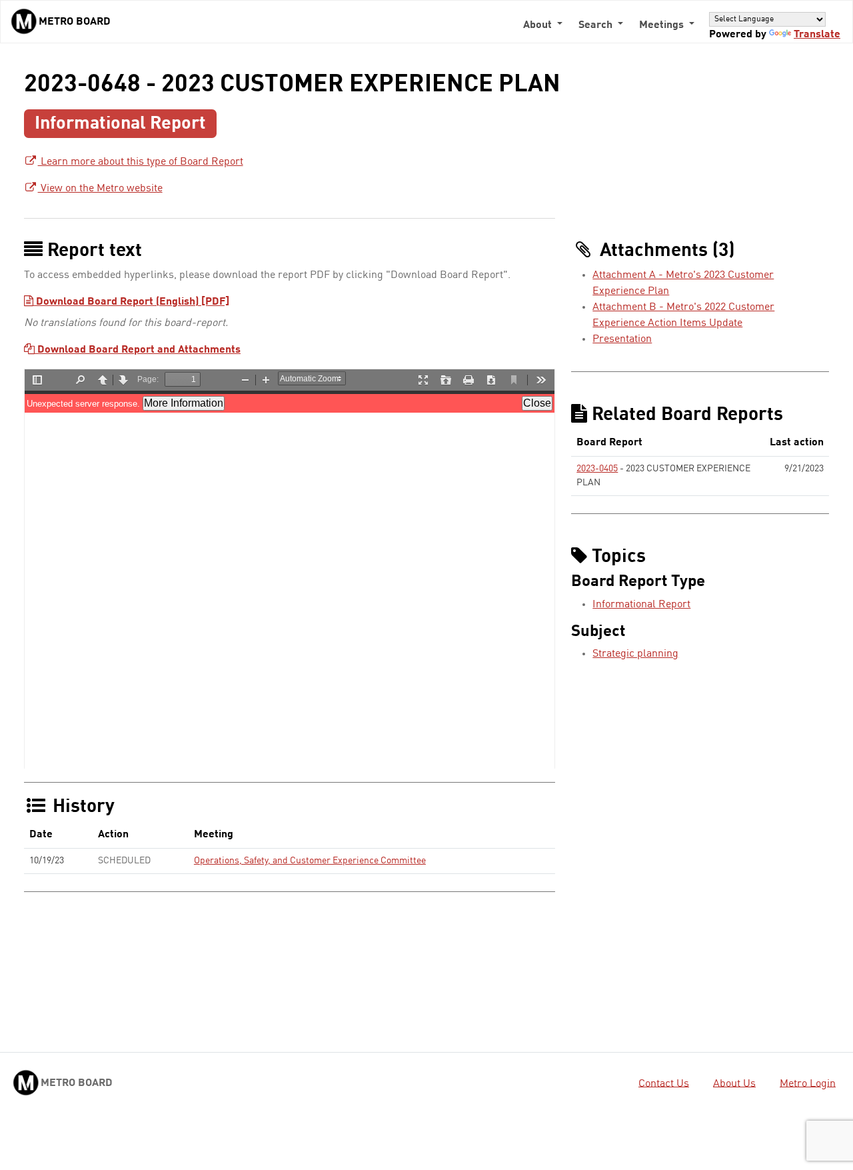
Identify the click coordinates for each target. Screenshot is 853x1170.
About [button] (538, 25)
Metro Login (808, 1083)
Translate (817, 34)
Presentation (622, 339)
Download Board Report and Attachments (138, 350)
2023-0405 (597, 468)
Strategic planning (635, 654)
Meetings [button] (662, 25)
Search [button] (596, 25)
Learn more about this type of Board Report (140, 162)
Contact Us (663, 1083)
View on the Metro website (100, 188)
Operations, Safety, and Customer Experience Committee (310, 860)
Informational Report (641, 604)
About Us (734, 1083)
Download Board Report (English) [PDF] (131, 302)
